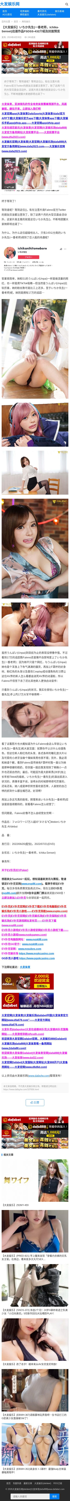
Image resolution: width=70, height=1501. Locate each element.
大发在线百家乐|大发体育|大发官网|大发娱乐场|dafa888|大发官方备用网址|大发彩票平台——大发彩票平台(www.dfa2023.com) (34, 132)
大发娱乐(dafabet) (45, 14)
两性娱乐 (24, 14)
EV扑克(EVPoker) (17, 870)
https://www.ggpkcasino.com (37, 958)
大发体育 (25, 967)
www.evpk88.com (36, 939)
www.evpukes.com (29, 948)
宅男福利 (24, 11)
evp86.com (9, 893)
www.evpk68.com (32, 944)
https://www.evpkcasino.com (36, 953)
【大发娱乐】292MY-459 (15, 1205)
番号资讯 (42, 11)
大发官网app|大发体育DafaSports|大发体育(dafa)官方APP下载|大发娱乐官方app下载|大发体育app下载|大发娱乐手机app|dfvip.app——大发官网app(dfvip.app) (35, 118)
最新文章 (28, 1483)
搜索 (54, 1496)
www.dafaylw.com (38, 1075)
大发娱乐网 (10, 4)
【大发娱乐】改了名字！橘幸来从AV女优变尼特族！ (30, 1364)
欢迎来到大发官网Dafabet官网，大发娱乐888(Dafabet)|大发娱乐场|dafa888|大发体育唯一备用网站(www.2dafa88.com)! (34, 1043)
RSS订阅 (57, 1483)
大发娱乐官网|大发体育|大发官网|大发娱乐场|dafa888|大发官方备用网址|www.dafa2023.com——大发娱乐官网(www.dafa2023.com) (34, 146)
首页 (4, 11)
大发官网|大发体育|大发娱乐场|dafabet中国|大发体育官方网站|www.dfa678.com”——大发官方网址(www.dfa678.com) (35, 1020)
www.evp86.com (32, 883)
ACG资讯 (7, 14)
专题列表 (17, 1483)
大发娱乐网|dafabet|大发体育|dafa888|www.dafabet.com (38, 1489)
